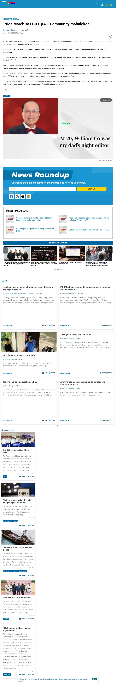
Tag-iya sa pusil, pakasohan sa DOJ (20, 382)
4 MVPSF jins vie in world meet (17, 597)
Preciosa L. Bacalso (27, 293)
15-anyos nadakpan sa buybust (75, 334)
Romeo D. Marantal (10, 359)
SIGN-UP (91, 189)
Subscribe (109, 5)
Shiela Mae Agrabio (68, 293)
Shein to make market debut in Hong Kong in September (17, 501)
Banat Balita (11, 19)
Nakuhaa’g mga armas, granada (19, 355)
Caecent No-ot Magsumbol (13, 293)
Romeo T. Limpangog (12, 30)
